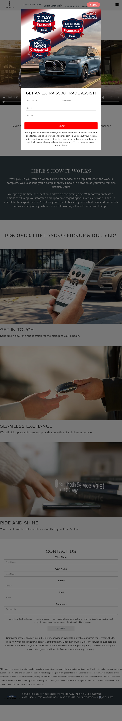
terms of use (61, 145)
